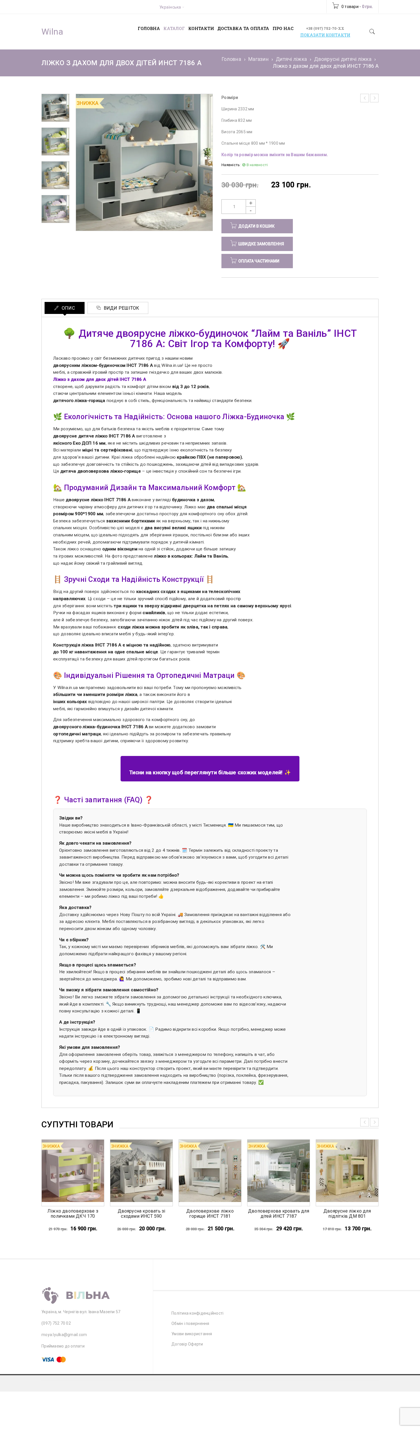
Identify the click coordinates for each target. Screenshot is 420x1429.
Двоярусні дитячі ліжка (342, 59)
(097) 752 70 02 (56, 1323)
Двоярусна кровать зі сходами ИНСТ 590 (141, 1213)
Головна (231, 59)
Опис (68, 308)
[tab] (65, 308)
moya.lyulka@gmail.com (64, 1334)
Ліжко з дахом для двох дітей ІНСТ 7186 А (99, 379)
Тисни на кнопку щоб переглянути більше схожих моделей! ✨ (210, 772)
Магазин (258, 59)
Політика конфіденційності (197, 1313)
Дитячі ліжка (291, 59)
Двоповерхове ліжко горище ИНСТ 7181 (210, 1213)
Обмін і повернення (190, 1323)
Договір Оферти (187, 1344)
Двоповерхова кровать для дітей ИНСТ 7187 (278, 1213)
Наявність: (231, 165)
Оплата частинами (258, 261)
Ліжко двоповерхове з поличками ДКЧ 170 (72, 1213)
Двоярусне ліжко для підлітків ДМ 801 (347, 1213)
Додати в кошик (256, 226)
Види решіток (120, 308)
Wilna (52, 31)
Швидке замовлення (261, 244)
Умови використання (191, 1334)
